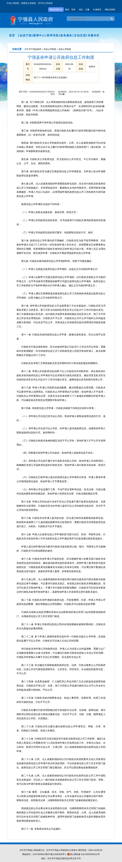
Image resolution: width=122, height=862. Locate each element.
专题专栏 (94, 35)
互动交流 (80, 35)
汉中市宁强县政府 (33, 49)
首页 (12, 35)
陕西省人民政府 (28, 3)
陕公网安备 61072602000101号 (85, 854)
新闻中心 (39, 35)
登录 (73, 9)
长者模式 (97, 9)
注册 (87, 9)
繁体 (67, 9)
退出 (81, 9)
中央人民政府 (13, 3)
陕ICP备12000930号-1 (55, 854)
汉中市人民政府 (45, 3)
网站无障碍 (110, 9)
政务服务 (66, 35)
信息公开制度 (50, 49)
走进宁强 (26, 35)
